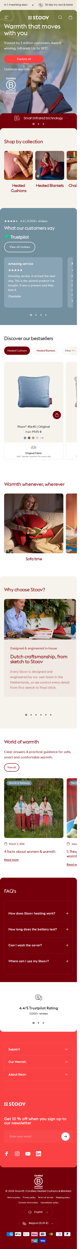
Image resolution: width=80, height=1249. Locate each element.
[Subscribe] (65, 1136)
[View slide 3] (43, 1023)
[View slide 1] (33, 1023)
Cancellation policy (49, 1203)
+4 (42, 438)
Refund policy (13, 1197)
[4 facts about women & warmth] (33, 808)
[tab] (17, 351)
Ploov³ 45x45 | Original (33, 426)
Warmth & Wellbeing (19, 783)
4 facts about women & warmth (29, 851)
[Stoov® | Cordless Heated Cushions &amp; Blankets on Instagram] (17, 1153)
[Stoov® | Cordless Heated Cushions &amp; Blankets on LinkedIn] (38, 1153)
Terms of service (45, 1197)
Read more (11, 859)
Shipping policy (63, 1197)
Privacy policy (29, 1197)
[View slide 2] (38, 1023)
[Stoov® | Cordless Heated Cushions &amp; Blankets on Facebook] (6, 1153)
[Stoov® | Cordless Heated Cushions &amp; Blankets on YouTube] (27, 1153)
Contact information (28, 1203)
